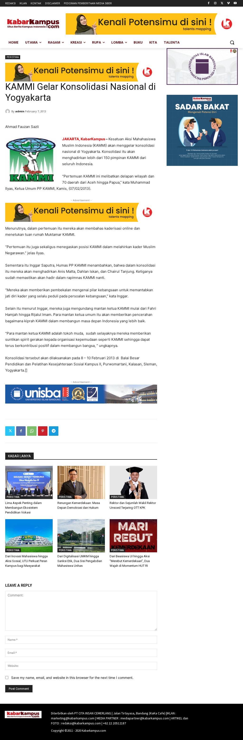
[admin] (8, 111)
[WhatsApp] (32, 431)
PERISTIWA (13, 57)
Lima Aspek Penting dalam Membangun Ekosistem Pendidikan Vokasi (23, 507)
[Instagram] (215, 3)
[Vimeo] (228, 3)
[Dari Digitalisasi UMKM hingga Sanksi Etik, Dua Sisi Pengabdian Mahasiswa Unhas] (81, 535)
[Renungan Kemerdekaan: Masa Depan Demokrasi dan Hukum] (81, 482)
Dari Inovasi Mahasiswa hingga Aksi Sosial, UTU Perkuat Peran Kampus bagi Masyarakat (26, 560)
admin (19, 111)
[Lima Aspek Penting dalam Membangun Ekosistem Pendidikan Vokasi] (29, 482)
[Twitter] (222, 3)
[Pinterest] (42, 431)
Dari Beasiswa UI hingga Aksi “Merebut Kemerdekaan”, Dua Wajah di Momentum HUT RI (130, 560)
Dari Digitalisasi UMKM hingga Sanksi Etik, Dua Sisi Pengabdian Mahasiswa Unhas (79, 560)
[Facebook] (208, 3)
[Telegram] (53, 431)
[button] (232, 42)
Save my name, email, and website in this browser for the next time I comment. (72, 678)
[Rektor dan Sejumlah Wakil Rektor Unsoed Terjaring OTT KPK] (133, 482)
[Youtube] (235, 3)
